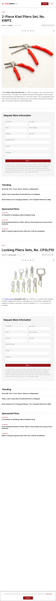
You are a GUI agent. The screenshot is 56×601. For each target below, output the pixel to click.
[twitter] (28, 31)
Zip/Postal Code (9, 139)
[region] (28, 596)
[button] (3, 4)
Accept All (28, 598)
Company (8, 133)
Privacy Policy (49, 593)
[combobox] (28, 149)
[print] (53, 31)
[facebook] (22, 31)
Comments (8, 152)
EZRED (10, 25)
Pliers (3, 12)
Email (7, 127)
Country (8, 146)
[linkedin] (25, 31)
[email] (33, 31)
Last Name (32, 121)
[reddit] (30, 31)
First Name (8, 121)
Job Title (32, 133)
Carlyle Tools (12, 255)
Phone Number (33, 127)
